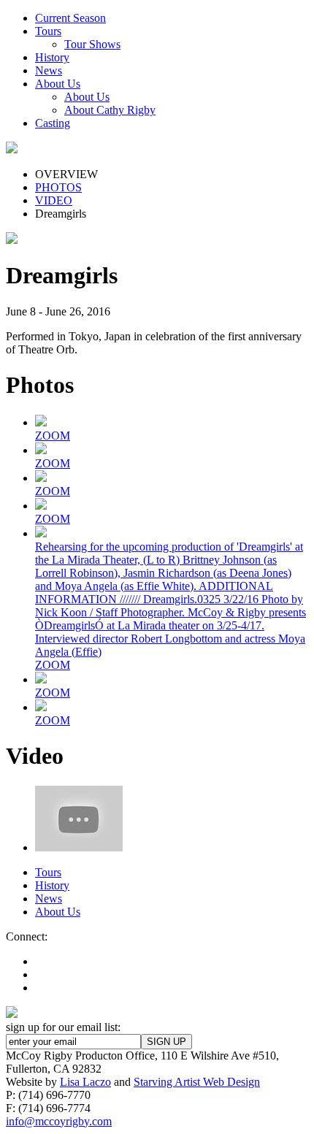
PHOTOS (58, 187)
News (48, 898)
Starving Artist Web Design (197, 1082)
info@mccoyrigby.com (59, 1121)
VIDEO (53, 200)
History (52, 885)
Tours (48, 872)
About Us (57, 911)
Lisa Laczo (85, 1082)
